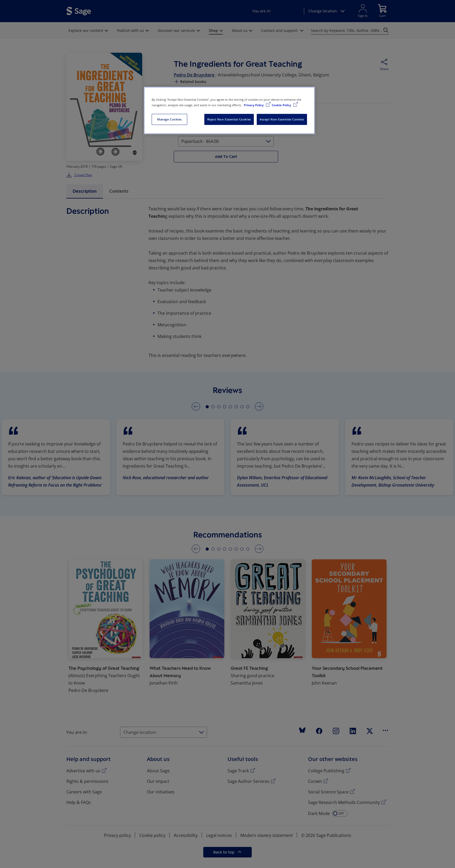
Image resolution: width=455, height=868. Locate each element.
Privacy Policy (254, 105)
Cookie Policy (282, 105)
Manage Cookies (169, 119)
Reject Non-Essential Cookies (229, 119)
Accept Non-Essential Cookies (282, 119)
